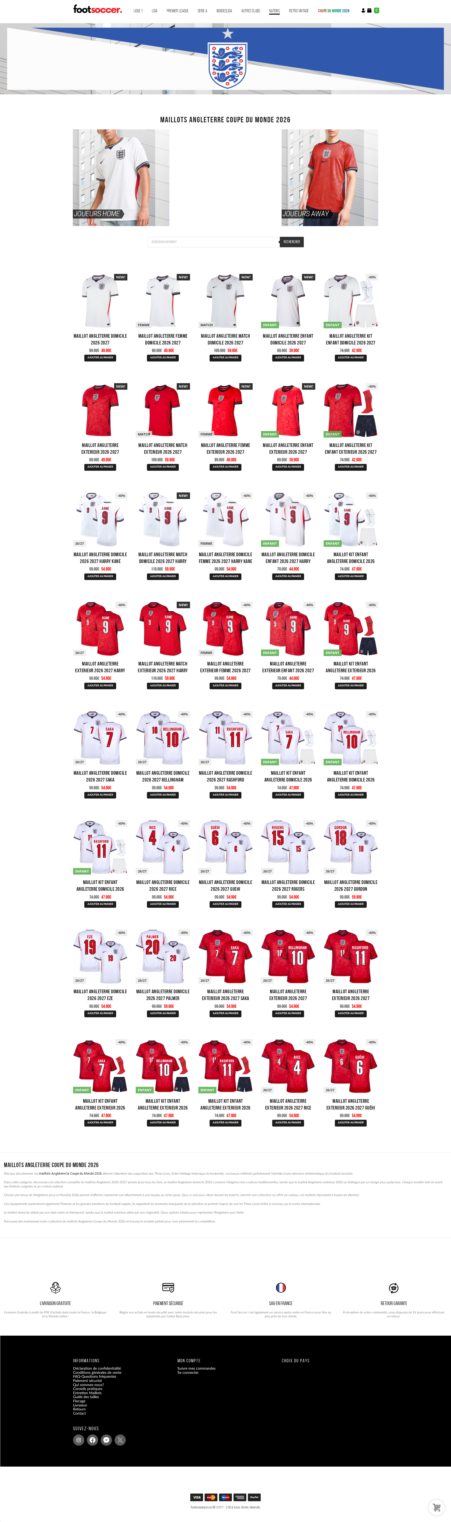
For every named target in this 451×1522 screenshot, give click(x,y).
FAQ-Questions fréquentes (94, 1377)
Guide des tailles (86, 1397)
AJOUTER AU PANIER (100, 357)
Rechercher (292, 242)
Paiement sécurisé (87, 1381)
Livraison (80, 1405)
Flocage (79, 1401)
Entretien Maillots (87, 1393)
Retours (79, 1409)
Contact (79, 1413)
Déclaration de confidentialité (97, 1368)
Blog (76, 1417)
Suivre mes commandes (196, 1368)
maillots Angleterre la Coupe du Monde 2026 (70, 1173)
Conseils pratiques (87, 1389)
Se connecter (188, 1373)
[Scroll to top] (226, 1499)
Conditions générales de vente (97, 1373)
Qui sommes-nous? (88, 1385)
